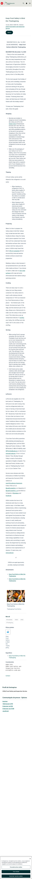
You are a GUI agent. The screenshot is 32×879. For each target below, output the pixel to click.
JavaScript (5, 711)
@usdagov (16, 493)
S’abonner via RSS (7, 706)
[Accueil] (8, 3)
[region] (16, 868)
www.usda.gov (10, 553)
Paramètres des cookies (16, 867)
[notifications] (26, 3)
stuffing (22, 317)
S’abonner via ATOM (8, 708)
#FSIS (22, 619)
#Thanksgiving (9, 622)
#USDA (16, 619)
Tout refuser (16, 871)
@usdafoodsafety (11, 488)
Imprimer (5, 701)
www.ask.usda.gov (11, 453)
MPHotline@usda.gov (12, 451)
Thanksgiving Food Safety (14, 609)
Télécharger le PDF (7, 704)
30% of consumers (14, 251)
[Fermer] (30, 858)
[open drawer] (29, 3)
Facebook (8, 495)
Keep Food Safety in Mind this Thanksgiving (15, 605)
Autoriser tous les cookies (16, 876)
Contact (8, 676)
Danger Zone (12, 124)
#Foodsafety (9, 619)
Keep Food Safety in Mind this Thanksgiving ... (8, 642)
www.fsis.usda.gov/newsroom (14, 483)
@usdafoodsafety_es (12, 490)
